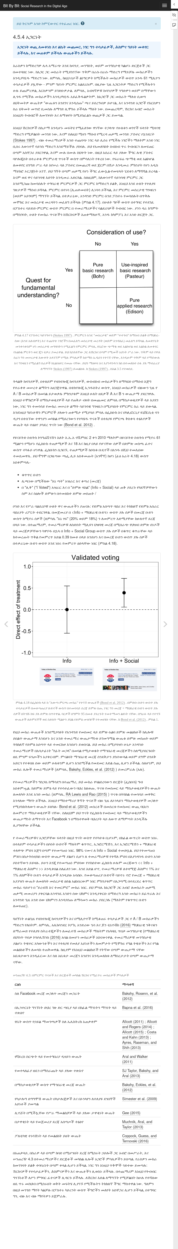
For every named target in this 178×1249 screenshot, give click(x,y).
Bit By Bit (35, 5)
